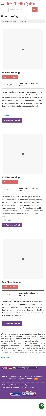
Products (11, 21)
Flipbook (12, 379)
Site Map (29, 379)
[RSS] (36, 379)
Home (4, 21)
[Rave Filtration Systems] (21, 4)
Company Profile (16, 376)
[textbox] (20, 10)
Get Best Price (10, 77)
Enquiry (21, 379)
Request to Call (13, 120)
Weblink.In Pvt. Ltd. (28, 387)
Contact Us (38, 376)
